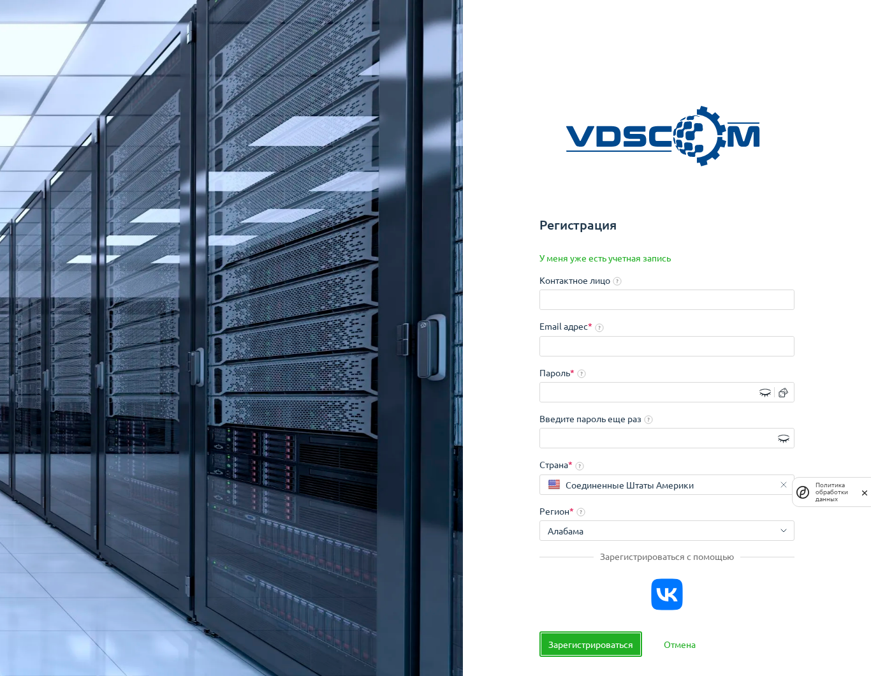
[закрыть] (864, 492)
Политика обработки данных (832, 492)
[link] (605, 258)
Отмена (680, 644)
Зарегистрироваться (590, 644)
